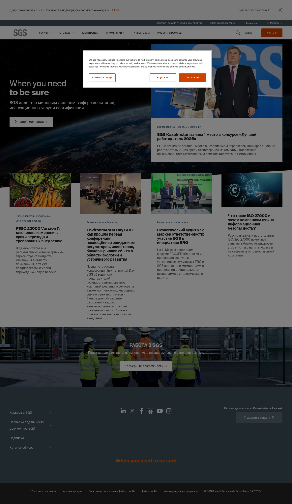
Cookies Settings (102, 77)
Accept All (193, 77)
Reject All (163, 77)
